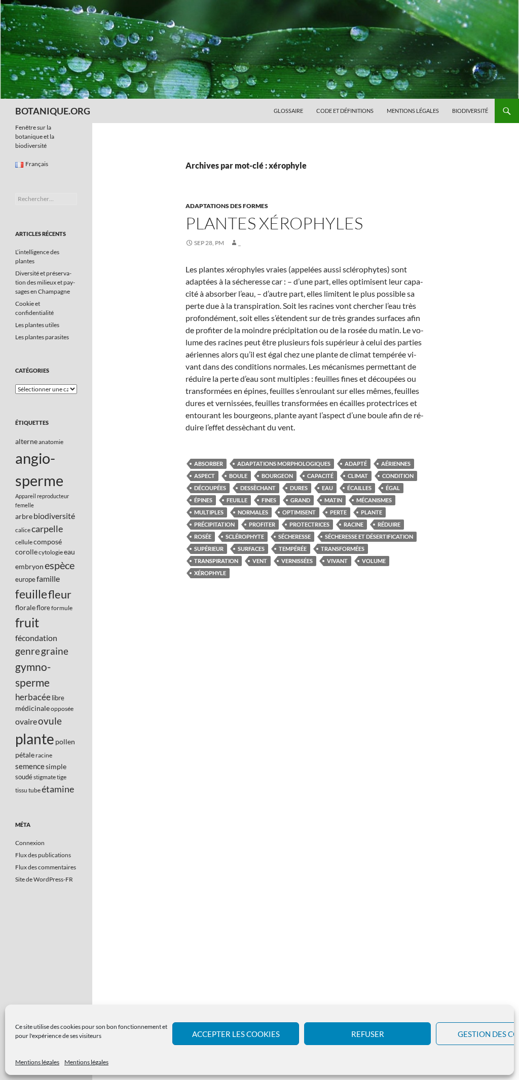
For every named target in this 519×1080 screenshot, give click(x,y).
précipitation (214, 524)
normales (253, 512)
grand (300, 500)
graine (54, 651)
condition (398, 475)
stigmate (44, 777)
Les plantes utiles (37, 325)
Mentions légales (37, 1062)
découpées (210, 488)
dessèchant (258, 488)
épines (203, 500)
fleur (59, 594)
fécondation (36, 638)
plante (371, 512)
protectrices (309, 524)
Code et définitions (345, 110)
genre (27, 651)
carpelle (47, 528)
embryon (29, 566)
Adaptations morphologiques (283, 463)
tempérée (293, 548)
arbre (23, 516)
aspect (204, 475)
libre (58, 698)
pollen (65, 741)
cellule (23, 542)
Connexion (30, 843)
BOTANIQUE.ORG (52, 110)
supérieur (209, 548)
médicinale (32, 708)
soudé (23, 777)
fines (269, 500)
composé (47, 541)
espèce (60, 565)
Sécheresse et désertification (369, 536)
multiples (209, 512)
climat (358, 475)
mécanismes (374, 500)
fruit (27, 622)
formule (61, 608)
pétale (24, 754)
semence (30, 766)
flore (43, 608)
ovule (50, 721)
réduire (389, 524)
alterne (26, 441)
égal (393, 488)
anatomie (51, 441)
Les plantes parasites (42, 337)
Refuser (367, 1033)
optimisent (299, 512)
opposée (62, 708)
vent (259, 560)
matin (333, 500)
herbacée (33, 697)
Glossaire (288, 110)
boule (238, 475)
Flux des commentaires (45, 867)
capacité (320, 475)
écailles (359, 488)
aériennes (396, 463)
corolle (26, 551)
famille (48, 578)
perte (338, 512)
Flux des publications (43, 855)
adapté (356, 463)
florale (25, 607)
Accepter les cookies (236, 1033)
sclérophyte (245, 536)
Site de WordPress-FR (44, 879)
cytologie (51, 552)
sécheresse (294, 536)
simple (56, 766)
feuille (237, 500)
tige (61, 777)
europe (25, 579)
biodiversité (54, 516)
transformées (342, 548)
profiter (262, 524)
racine (353, 524)
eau (327, 488)
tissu (21, 790)
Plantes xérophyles (274, 223)
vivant (337, 560)
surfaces (251, 548)
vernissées (297, 560)
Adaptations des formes (227, 206)
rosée (202, 536)
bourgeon (277, 475)
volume (374, 560)
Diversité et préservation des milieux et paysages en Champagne (45, 282)
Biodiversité (470, 110)
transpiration (216, 560)
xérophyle (210, 573)
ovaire (26, 721)
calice (22, 530)
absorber (208, 463)
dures (299, 488)
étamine (58, 788)
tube (34, 790)
